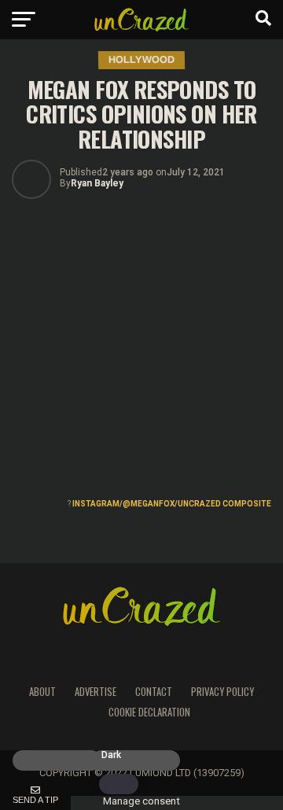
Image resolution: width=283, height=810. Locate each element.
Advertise (95, 691)
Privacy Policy (222, 691)
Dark (111, 755)
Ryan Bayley (97, 183)
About (42, 691)
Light (33, 755)
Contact (153, 691)
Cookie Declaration (149, 712)
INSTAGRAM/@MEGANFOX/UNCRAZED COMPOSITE (171, 503)
